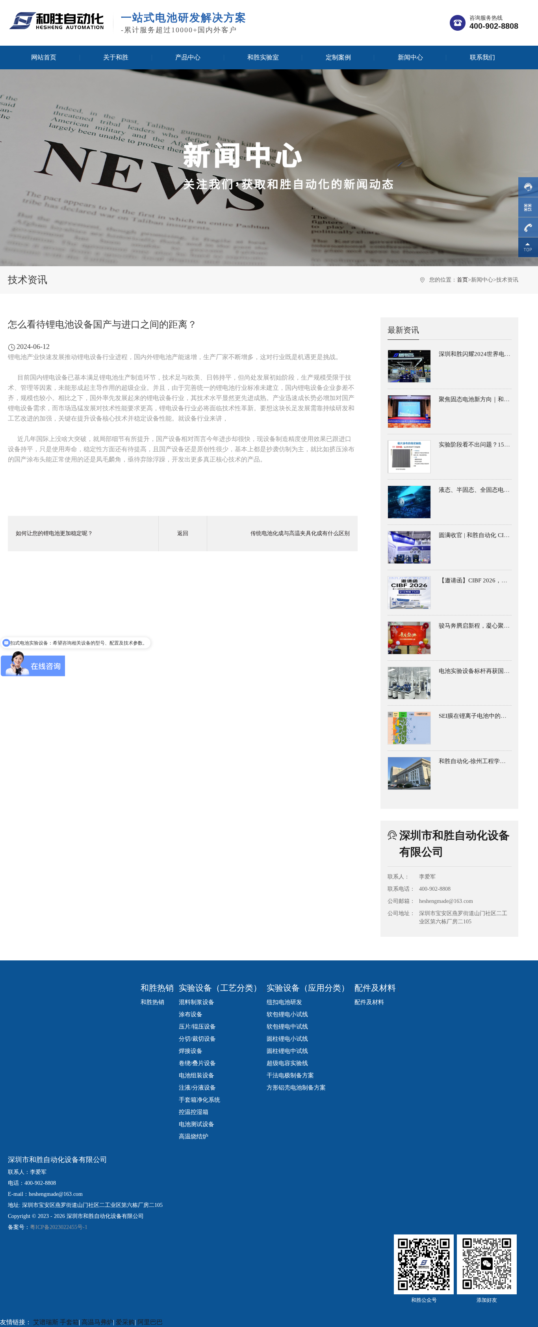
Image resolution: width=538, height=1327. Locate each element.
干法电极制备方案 (290, 1075)
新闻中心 (410, 57)
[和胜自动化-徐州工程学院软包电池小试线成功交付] (409, 773)
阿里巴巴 (150, 1322)
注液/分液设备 (197, 1087)
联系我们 (482, 57)
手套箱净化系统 (199, 1099)
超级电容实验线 (287, 1063)
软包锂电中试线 (287, 1026)
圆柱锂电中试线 (287, 1050)
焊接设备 (190, 1050)
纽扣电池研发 (284, 1002)
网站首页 (43, 57)
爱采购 (125, 1322)
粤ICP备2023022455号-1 (58, 1227)
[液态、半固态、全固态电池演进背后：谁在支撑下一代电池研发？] (409, 502)
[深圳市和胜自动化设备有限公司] (56, 20)
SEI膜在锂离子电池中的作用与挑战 (484, 716)
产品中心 (187, 57)
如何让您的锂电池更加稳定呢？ (54, 533)
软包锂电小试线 (287, 1014)
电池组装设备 (196, 1075)
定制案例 (338, 57)
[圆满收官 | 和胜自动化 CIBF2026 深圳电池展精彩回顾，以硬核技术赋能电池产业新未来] (409, 547)
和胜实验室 (263, 57)
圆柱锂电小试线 (287, 1038)
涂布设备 (190, 1014)
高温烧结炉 (193, 1136)
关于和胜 (115, 57)
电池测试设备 (196, 1124)
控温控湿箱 (193, 1111)
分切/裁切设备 (197, 1038)
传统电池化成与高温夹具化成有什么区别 (300, 533)
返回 (182, 533)
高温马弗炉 (97, 1322)
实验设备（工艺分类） (220, 988)
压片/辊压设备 (197, 1026)
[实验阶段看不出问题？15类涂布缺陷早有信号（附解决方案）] (409, 456)
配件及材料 (375, 988)
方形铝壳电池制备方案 (296, 1087)
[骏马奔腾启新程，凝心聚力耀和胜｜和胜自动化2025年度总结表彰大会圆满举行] (409, 637)
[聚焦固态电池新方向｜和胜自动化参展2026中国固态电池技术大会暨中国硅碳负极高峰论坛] (409, 411)
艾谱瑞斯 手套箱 (56, 1322)
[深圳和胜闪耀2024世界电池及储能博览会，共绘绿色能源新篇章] (409, 366)
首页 (462, 280)
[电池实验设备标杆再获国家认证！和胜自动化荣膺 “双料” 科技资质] (409, 683)
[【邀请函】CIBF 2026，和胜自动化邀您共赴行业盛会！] (409, 592)
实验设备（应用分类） (308, 988)
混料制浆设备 (196, 1002)
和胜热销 (157, 988)
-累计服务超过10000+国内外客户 (184, 23)
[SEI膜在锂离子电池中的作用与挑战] (409, 728)
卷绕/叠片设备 (197, 1063)
